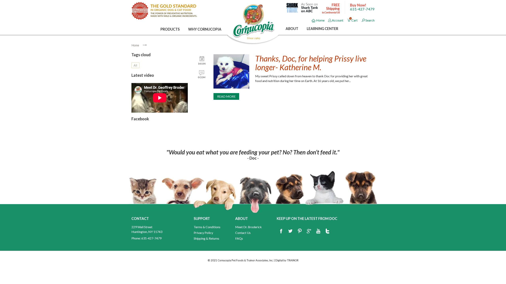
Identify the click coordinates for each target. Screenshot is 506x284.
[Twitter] (290, 231)
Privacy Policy (203, 232)
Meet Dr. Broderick (248, 227)
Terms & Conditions (207, 227)
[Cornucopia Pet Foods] (253, 21)
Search (370, 20)
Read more (226, 96)
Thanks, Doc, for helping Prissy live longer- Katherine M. (310, 63)
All (135, 65)
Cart (354, 19)
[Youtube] (318, 231)
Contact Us (243, 232)
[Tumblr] (327, 231)
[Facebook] (281, 231)
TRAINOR (292, 260)
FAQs (239, 238)
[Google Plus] (309, 231)
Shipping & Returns (206, 238)
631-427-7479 (362, 9)
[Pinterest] (299, 231)
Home (320, 20)
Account (337, 20)
